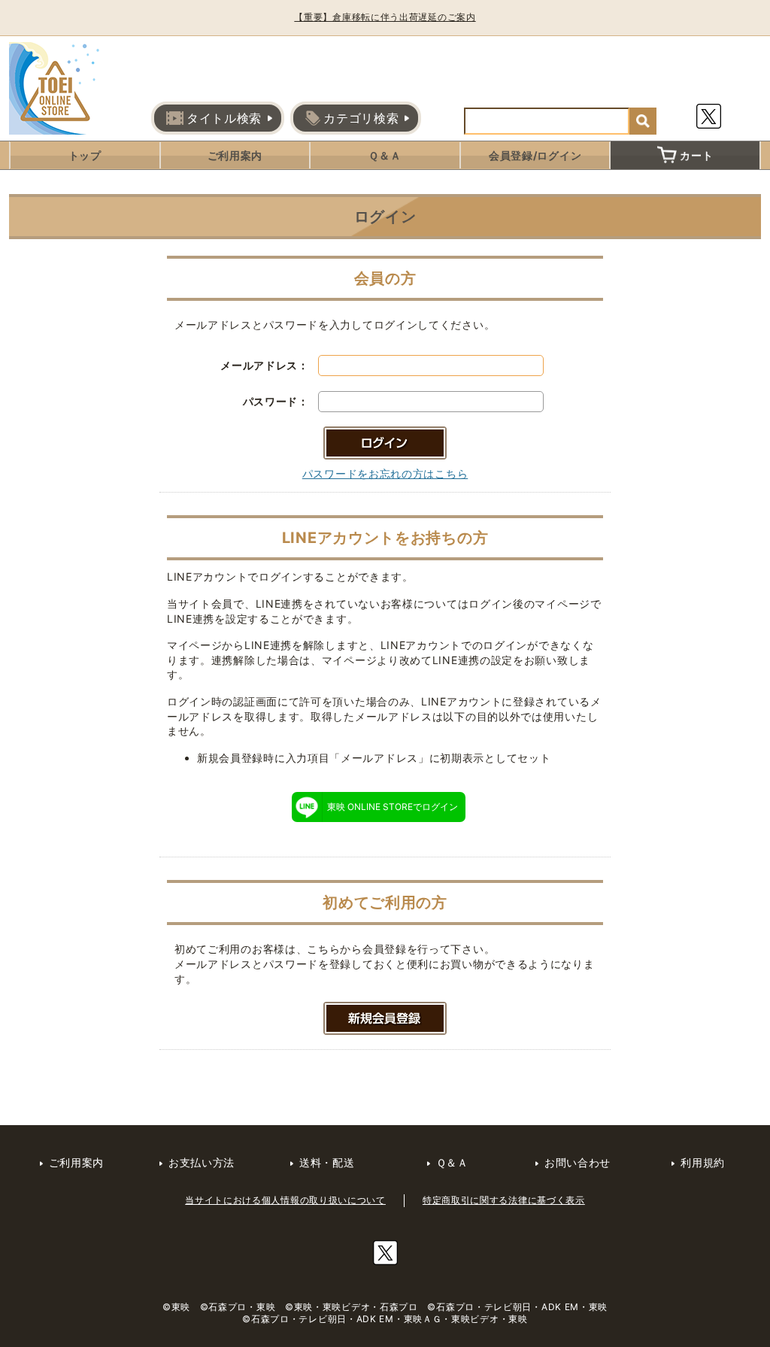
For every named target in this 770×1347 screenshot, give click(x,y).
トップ (85, 155)
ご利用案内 (235, 155)
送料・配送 (327, 1162)
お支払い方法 (201, 1162)
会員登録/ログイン (535, 155)
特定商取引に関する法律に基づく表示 (504, 1200)
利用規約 (703, 1162)
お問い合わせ (577, 1162)
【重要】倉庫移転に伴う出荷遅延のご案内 (384, 17)
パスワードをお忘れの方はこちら (385, 473)
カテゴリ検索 (361, 118)
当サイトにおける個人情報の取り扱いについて (285, 1200)
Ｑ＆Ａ (384, 155)
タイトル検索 (224, 118)
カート (696, 155)
